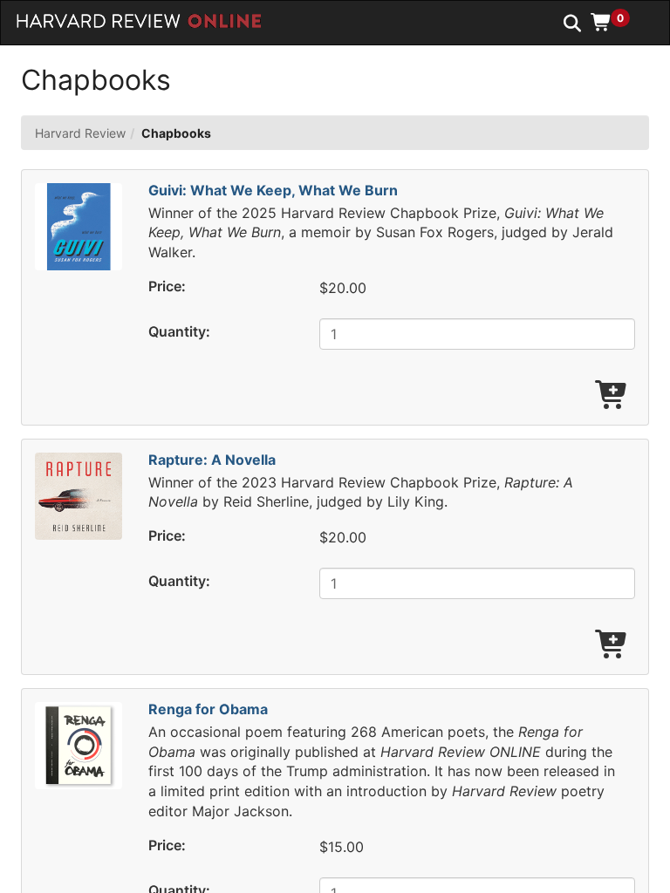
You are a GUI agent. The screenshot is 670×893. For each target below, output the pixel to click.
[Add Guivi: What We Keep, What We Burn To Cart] (612, 396)
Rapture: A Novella (212, 459)
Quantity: (179, 331)
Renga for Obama (208, 709)
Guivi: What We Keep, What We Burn (273, 190)
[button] (616, 21)
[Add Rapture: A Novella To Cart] (612, 645)
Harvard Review (80, 133)
